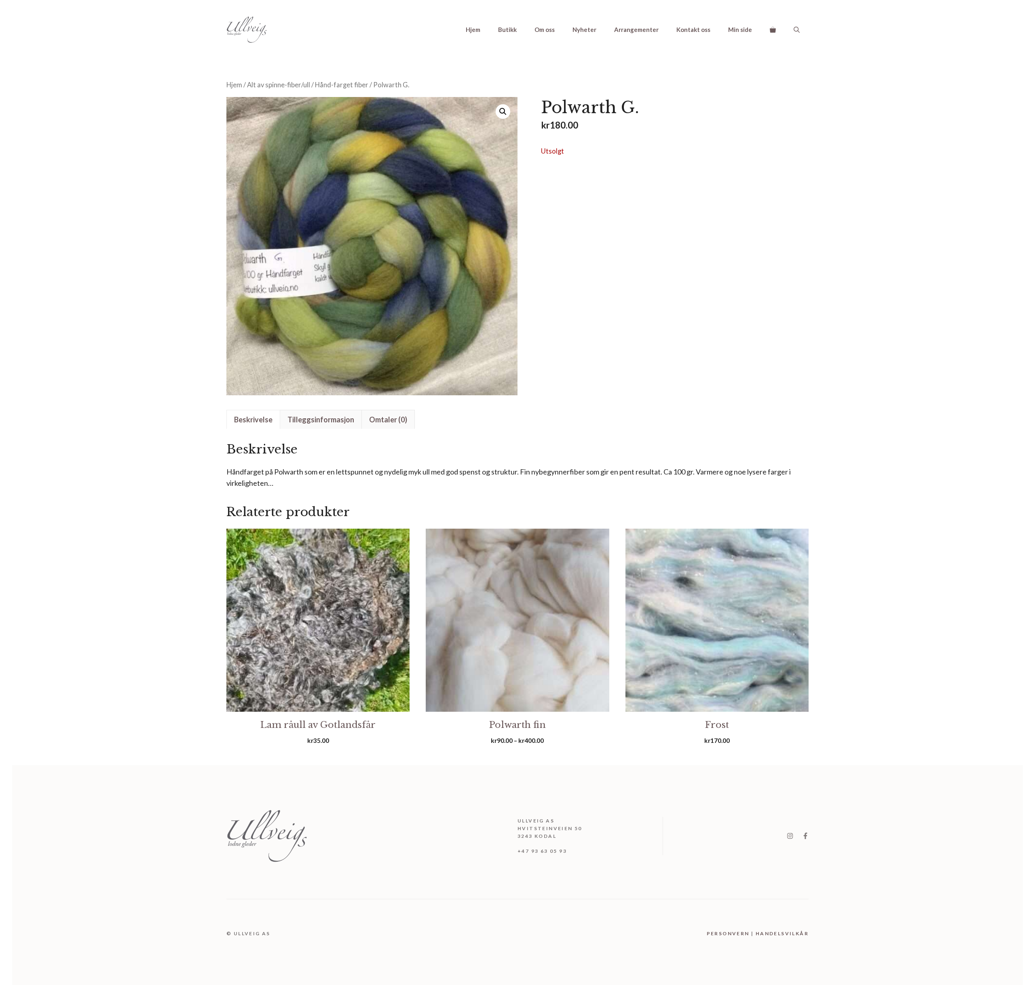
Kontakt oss (693, 29)
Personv (722, 933)
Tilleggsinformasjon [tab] (320, 419)
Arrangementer (636, 29)
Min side (740, 29)
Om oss (544, 29)
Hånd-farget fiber (341, 85)
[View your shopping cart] (773, 29)
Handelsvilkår (782, 933)
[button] (797, 29)
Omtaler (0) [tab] (388, 419)
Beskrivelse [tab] (253, 419)
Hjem (473, 29)
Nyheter (584, 29)
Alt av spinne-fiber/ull (278, 85)
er (741, 933)
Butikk (507, 29)
